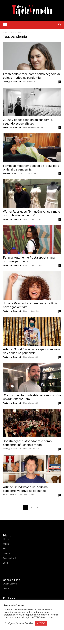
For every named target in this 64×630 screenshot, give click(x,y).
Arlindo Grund (9, 495)
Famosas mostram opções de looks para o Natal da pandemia (31, 167)
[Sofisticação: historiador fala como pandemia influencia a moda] (32, 423)
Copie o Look (9, 557)
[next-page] (37, 507)
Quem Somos (10, 583)
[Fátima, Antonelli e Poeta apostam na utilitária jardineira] (32, 239)
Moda (6, 543)
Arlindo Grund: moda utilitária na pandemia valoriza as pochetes (25, 489)
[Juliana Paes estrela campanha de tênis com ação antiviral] (32, 285)
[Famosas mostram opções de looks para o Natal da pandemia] (32, 147)
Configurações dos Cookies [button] (18, 623)
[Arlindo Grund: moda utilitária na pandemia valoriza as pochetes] (32, 469)
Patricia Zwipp (9, 173)
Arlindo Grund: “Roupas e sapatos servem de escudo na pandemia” (31, 351)
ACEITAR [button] (41, 623)
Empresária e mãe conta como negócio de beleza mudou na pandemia (32, 75)
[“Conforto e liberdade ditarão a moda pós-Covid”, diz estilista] (32, 377)
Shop (5, 562)
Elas (5, 548)
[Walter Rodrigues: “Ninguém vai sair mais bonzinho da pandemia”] (32, 193)
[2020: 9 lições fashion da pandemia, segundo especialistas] (32, 102)
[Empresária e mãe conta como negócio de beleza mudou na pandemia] (32, 56)
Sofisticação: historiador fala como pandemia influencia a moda (27, 443)
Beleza (6, 553)
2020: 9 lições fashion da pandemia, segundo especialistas (28, 121)
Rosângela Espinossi (12, 82)
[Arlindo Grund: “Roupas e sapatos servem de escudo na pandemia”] (32, 331)
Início (5, 32)
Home (6, 538)
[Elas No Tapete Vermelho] (32, 10)
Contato (7, 588)
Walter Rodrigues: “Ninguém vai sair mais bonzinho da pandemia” (31, 213)
